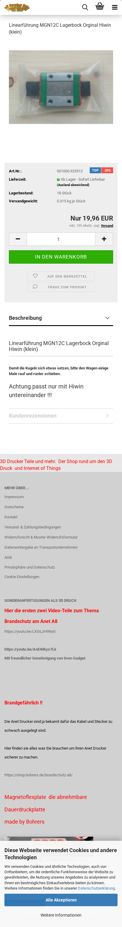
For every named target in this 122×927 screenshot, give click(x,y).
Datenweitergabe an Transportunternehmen (41, 547)
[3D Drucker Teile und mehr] (15, 7)
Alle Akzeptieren (61, 900)
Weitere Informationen (61, 915)
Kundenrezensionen (33, 416)
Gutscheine (14, 507)
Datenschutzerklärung (96, 888)
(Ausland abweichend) (73, 185)
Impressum (14, 497)
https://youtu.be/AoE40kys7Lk (30, 649)
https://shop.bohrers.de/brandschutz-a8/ (38, 775)
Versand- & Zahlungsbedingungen (32, 527)
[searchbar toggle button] (85, 7)
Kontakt (10, 517)
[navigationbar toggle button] (114, 7)
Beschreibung (25, 318)
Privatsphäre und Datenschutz (29, 567)
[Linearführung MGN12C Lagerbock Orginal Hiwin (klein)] (61, 85)
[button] (18, 239)
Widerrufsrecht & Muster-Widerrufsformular (41, 537)
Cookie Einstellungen (21, 577)
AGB (8, 557)
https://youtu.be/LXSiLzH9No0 (29, 631)
